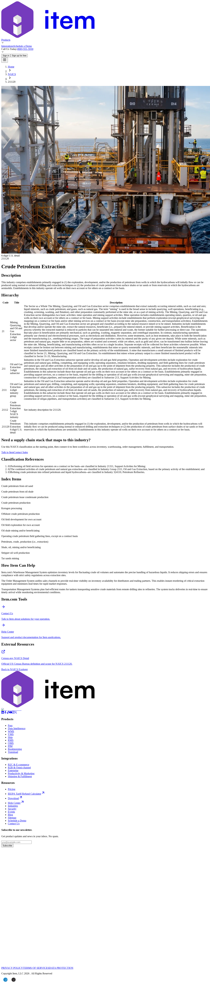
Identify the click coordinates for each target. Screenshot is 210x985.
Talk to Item (7, 452)
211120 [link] (11, 81)
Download (13, 798)
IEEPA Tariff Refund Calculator (24, 793)
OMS (11, 743)
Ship (10, 737)
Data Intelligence (16, 728)
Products (5, 39)
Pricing (11, 789)
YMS (11, 734)
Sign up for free (19, 55)
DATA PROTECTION (61, 968)
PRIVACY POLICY (12, 968)
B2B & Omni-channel (19, 767)
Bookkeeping (15, 749)
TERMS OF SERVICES (36, 968)
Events (11, 811)
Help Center (14, 803)
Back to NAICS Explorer (14, 669)
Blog (10, 814)
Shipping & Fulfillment (20, 776)
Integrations (7, 46)
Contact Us (14, 823)
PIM (10, 746)
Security (12, 808)
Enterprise (13, 770)
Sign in (6, 55)
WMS (11, 731)
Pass (10, 725)
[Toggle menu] (4, 60)
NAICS (12, 74)
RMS (10, 740)
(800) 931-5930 (25, 49)
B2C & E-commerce (18, 764)
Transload (13, 752)
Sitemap (12, 817)
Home (11, 66)
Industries (13, 805)
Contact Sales (21, 452)
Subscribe (7, 845)
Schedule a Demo (22, 46)
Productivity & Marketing (21, 773)
